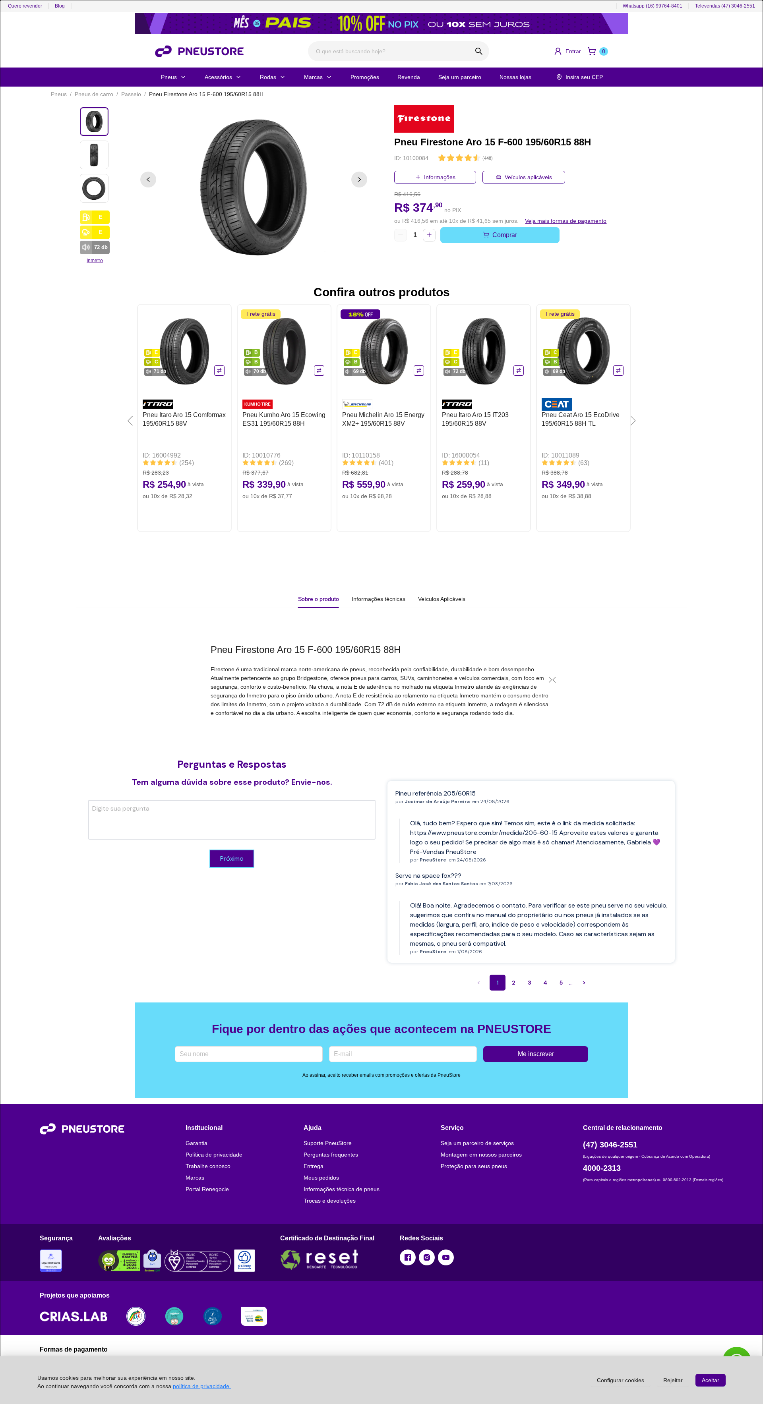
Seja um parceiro (459, 77)
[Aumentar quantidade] (429, 235)
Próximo (232, 858)
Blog (60, 6)
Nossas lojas (515, 77)
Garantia (196, 1143)
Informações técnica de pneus (342, 1189)
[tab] (378, 599)
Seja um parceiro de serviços (477, 1143)
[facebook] (408, 1257)
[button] (567, 51)
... (571, 982)
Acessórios (218, 77)
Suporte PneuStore (328, 1143)
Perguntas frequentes (331, 1154)
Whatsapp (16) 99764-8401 (652, 6)
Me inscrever (536, 1054)
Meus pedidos (321, 1177)
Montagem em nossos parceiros (481, 1154)
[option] (253, 187)
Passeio (131, 94)
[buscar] (479, 51)
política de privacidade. (202, 1386)
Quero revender (25, 6)
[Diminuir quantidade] (400, 235)
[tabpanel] (381, 680)
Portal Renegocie (207, 1189)
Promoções (365, 77)
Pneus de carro (94, 94)
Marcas (313, 77)
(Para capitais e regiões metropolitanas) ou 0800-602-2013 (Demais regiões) (653, 1180)
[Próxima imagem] (359, 179)
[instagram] (427, 1257)
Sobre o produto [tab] (318, 599)
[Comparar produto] (219, 370)
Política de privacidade (214, 1154)
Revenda (408, 77)
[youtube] (446, 1257)
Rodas (268, 77)
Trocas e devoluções (330, 1200)
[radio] (442, 158)
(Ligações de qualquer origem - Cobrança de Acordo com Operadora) (646, 1156)
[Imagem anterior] (148, 179)
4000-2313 (602, 1168)
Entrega (313, 1166)
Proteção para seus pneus (474, 1166)
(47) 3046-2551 (610, 1144)
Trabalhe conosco (208, 1166)
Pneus (169, 77)
